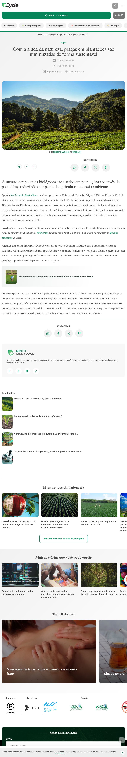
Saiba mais (60, 754)
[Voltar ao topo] (122, 740)
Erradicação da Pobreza (86, 25)
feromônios (42, 232)
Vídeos (10, 25)
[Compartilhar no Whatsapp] (74, 168)
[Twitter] (18, 371)
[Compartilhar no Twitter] (96, 168)
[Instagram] (36, 371)
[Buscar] (115, 6)
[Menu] (123, 6)
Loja (120, 15)
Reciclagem (57, 25)
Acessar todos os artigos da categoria (63, 538)
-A (34, 167)
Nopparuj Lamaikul (61, 152)
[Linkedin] (27, 371)
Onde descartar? (58, 15)
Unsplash (76, 152)
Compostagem (33, 25)
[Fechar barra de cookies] (123, 753)
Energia (115, 25)
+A (27, 167)
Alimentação (50, 35)
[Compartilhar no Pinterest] (106, 168)
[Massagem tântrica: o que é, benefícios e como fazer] (49, 651)
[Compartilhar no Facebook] (85, 168)
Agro (61, 35)
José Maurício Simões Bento (24, 195)
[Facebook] (10, 371)
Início (40, 35)
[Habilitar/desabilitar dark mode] (19, 166)
